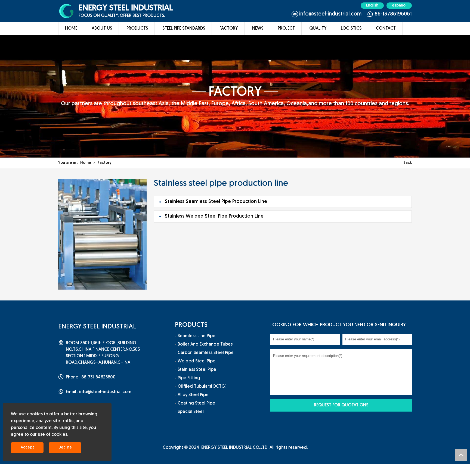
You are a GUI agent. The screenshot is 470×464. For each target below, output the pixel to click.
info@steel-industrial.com (330, 14)
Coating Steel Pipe (196, 403)
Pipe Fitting (189, 378)
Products (137, 28)
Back (407, 163)
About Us (102, 28)
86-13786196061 (393, 14)
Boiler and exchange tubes (205, 344)
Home (71, 28)
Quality (317, 28)
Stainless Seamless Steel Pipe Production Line (216, 201)
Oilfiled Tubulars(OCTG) (202, 386)
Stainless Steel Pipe (197, 370)
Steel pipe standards (183, 28)
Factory (228, 28)
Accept (27, 448)
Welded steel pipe (196, 361)
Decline (65, 448)
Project (286, 28)
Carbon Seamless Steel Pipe (206, 353)
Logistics (351, 28)
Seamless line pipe (196, 336)
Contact (386, 28)
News (257, 28)
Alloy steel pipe (193, 395)
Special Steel (191, 412)
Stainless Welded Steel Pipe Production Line (214, 216)
